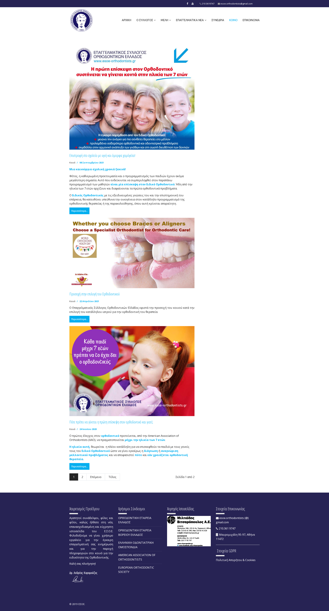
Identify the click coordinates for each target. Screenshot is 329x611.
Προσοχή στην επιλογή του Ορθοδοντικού (94, 293)
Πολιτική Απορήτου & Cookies (235, 560)
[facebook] (187, 3)
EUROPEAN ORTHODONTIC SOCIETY (136, 570)
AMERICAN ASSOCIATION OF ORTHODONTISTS (136, 557)
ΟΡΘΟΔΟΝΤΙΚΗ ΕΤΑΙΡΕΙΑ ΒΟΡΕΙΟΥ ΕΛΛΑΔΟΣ (134, 532)
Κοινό (233, 20)
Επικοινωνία (251, 20)
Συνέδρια (217, 20)
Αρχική (126, 20)
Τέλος (112, 477)
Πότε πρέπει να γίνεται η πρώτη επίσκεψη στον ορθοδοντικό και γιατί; (111, 421)
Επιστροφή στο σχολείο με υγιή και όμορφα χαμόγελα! (102, 155)
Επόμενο (95, 477)
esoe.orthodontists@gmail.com (237, 3)
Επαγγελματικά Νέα (190, 20)
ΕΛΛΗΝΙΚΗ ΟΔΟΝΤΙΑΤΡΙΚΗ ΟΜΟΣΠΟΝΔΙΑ (136, 545)
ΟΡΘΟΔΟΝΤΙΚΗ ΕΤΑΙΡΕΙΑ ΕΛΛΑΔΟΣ (134, 520)
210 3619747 (208, 3)
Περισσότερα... (79, 210)
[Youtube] (193, 3)
